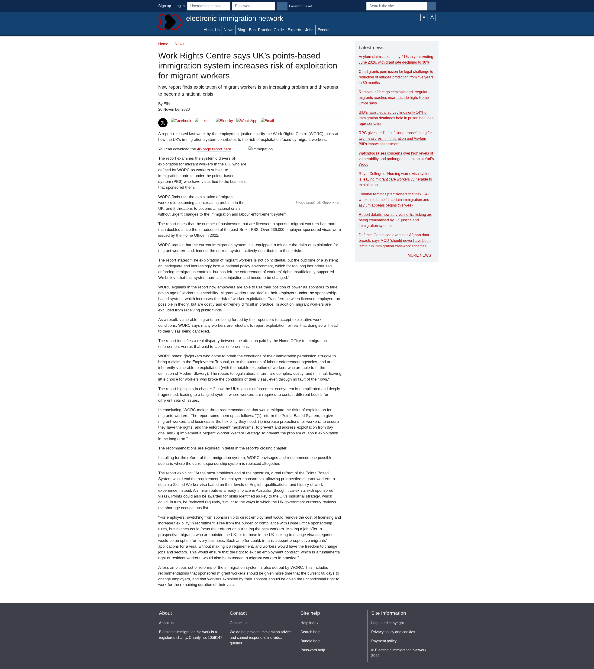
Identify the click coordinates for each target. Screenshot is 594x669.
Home (163, 44)
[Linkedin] (204, 121)
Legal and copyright (387, 623)
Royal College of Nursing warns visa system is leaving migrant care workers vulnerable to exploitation (395, 179)
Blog (241, 30)
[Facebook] (181, 121)
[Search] (431, 6)
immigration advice (276, 632)
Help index (309, 623)
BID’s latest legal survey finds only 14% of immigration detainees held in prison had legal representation (397, 118)
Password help (312, 650)
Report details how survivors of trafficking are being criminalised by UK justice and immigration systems (395, 220)
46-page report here (214, 149)
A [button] (424, 17)
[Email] (267, 121)
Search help (310, 632)
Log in (179, 6)
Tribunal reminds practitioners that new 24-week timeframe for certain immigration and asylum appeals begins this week (394, 199)
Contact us (238, 623)
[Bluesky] (224, 121)
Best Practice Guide (266, 30)
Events (323, 30)
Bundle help (310, 641)
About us (166, 623)
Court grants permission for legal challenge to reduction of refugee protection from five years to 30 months (396, 77)
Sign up (164, 6)
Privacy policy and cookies (393, 632)
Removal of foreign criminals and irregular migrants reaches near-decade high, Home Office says (394, 97)
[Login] (282, 6)
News (228, 30)
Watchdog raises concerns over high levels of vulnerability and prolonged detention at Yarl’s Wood (396, 158)
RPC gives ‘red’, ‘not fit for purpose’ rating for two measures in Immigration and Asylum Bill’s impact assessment (395, 138)
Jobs (309, 30)
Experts (294, 30)
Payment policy (384, 641)
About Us (212, 30)
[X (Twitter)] (163, 122)
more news (419, 255)
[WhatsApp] (246, 121)
